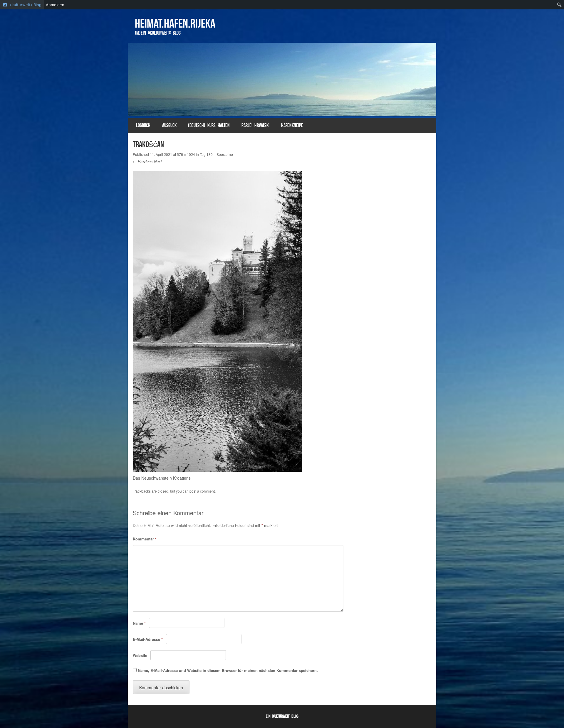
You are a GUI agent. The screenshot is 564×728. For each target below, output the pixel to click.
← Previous (143, 161)
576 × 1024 (186, 154)
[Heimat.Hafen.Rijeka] (282, 79)
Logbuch (143, 125)
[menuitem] (559, 4)
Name (139, 623)
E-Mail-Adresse (148, 639)
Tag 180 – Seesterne (216, 154)
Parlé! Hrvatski (255, 125)
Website (140, 655)
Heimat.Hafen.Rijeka (175, 23)
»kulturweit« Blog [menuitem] (25, 4)
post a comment (202, 490)
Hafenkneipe (292, 125)
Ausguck (169, 125)
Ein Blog (282, 716)
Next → (160, 161)
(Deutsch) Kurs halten (209, 125)
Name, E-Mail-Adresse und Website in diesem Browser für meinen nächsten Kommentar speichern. (228, 670)
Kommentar (145, 539)
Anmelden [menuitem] (55, 4)
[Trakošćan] (217, 470)
